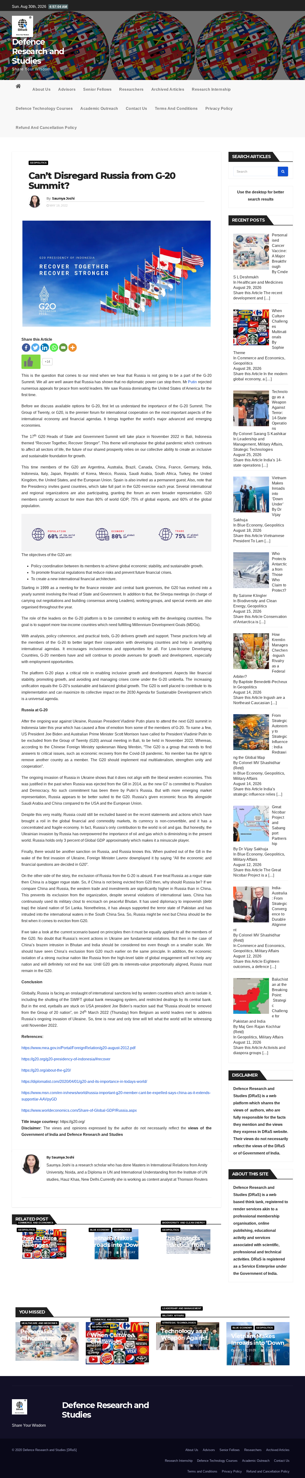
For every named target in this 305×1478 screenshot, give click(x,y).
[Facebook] (26, 347)
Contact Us (136, 108)
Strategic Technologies (253, 449)
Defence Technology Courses (44, 108)
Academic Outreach (99, 108)
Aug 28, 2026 (105, 1349)
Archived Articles (167, 89)
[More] (72, 347)
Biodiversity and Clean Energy (183, 1222)
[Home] (20, 87)
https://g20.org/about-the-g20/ (46, 1070)
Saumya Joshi (63, 198)
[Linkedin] (45, 347)
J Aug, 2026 (30, 1252)
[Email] (63, 347)
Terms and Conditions (176, 108)
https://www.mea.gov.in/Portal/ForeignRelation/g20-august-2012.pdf (78, 1048)
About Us (41, 89)
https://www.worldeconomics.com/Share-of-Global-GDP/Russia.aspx (79, 1110)
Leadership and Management (181, 1308)
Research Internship (211, 89)
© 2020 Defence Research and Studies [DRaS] (44, 1450)
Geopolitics (38, 162)
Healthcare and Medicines (260, 282)
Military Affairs (270, 444)
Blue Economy (100, 1229)
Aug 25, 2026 (175, 1345)
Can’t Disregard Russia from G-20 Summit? (102, 180)
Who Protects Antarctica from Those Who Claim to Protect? (185, 1248)
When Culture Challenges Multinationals (37, 1245)
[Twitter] (35, 347)
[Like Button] (31, 362)
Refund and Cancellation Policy (46, 128)
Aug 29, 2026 (35, 1345)
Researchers (131, 89)
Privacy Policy (219, 108)
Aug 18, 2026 (245, 1350)
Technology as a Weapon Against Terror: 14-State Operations (184, 1341)
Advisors (67, 89)
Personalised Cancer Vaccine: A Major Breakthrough (45, 1341)
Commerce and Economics (35, 1222)
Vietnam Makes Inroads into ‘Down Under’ (115, 1245)
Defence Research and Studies (38, 51)
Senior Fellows (97, 89)
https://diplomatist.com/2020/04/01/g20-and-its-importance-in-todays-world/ (84, 1081)
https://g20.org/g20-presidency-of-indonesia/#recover (65, 1059)
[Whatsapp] (54, 347)
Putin (192, 382)
